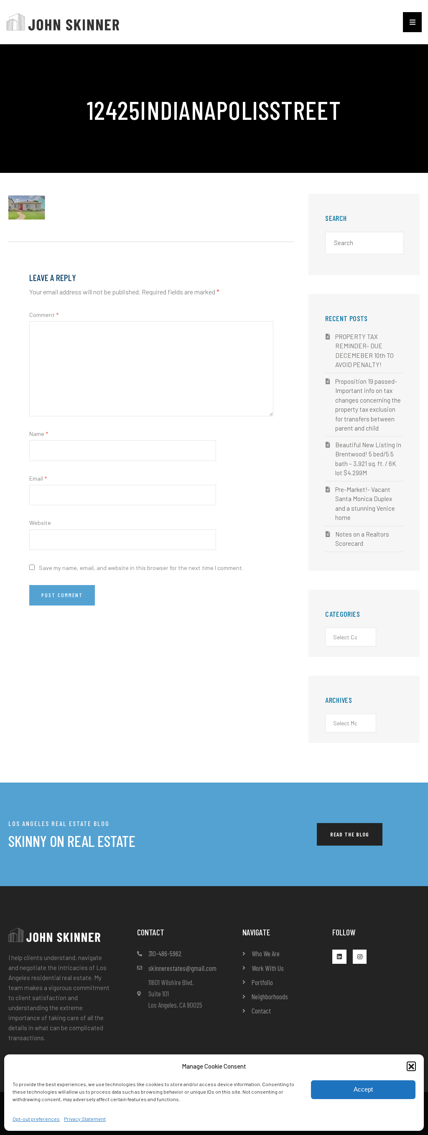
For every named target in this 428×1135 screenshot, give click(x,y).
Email (38, 478)
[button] (411, 1066)
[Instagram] (360, 957)
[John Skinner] (62, 21)
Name (38, 433)
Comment (44, 314)
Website (40, 522)
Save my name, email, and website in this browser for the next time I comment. (141, 567)
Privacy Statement (85, 1119)
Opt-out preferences (36, 1119)
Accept (363, 1089)
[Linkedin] (339, 957)
